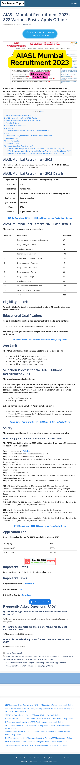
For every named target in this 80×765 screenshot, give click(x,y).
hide (41, 111)
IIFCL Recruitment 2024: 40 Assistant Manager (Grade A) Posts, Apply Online (36, 741)
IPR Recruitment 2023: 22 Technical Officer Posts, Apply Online (39, 339)
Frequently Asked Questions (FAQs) (19, 146)
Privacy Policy (48, 758)
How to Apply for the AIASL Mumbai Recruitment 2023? (29, 136)
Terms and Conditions (63, 758)
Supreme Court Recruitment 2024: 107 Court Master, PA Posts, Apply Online (36, 745)
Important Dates (12, 141)
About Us (18, 758)
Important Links (11, 143)
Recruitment (17, 653)
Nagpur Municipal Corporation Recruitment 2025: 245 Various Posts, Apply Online (39, 718)
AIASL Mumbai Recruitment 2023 (17, 115)
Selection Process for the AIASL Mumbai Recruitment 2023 (27, 131)
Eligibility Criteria (11, 123)
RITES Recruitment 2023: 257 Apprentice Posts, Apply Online (40, 526)
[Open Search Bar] (66, 3)
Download (26, 595)
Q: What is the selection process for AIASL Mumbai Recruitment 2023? (36, 153)
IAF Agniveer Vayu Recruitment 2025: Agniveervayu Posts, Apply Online (34, 722)
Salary (7, 133)
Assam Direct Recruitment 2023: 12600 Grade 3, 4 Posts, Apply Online (40, 422)
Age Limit (8, 128)
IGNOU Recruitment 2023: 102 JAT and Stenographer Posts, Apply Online (40, 218)
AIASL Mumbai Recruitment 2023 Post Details (22, 120)
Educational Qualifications (15, 125)
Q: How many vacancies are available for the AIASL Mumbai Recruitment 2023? (39, 151)
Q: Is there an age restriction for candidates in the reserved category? (35, 148)
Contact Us (28, 758)
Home (8, 653)
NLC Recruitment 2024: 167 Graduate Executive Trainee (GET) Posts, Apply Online (39, 738)
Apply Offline (47, 659)
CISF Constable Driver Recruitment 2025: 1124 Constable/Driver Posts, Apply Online (39, 705)
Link (20, 590)
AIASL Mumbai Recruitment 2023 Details (20, 118)
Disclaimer (38, 758)
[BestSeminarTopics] (12, 3)
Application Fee (11, 138)
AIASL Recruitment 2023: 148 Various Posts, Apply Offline (29, 666)
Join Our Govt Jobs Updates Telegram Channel (41, 34)
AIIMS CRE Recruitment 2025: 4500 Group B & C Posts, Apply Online (33, 715)
